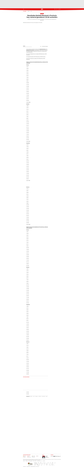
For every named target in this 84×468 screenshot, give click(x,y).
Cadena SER (48, 462)
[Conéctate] (56, 9)
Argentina (31, 396)
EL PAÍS (35, 462)
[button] (40, 46)
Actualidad (24, 11)
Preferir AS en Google (45, 46)
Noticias (28, 11)
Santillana (41, 462)
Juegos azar (36, 396)
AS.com (50, 462)
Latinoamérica (43, 396)
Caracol (55, 462)
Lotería (34, 396)
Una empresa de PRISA (30, 464)
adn (52, 462)
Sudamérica (39, 396)
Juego (46, 396)
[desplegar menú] (23, 9)
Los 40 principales (38, 462)
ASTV (31, 11)
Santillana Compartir (45, 462)
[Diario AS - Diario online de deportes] (42, 9)
